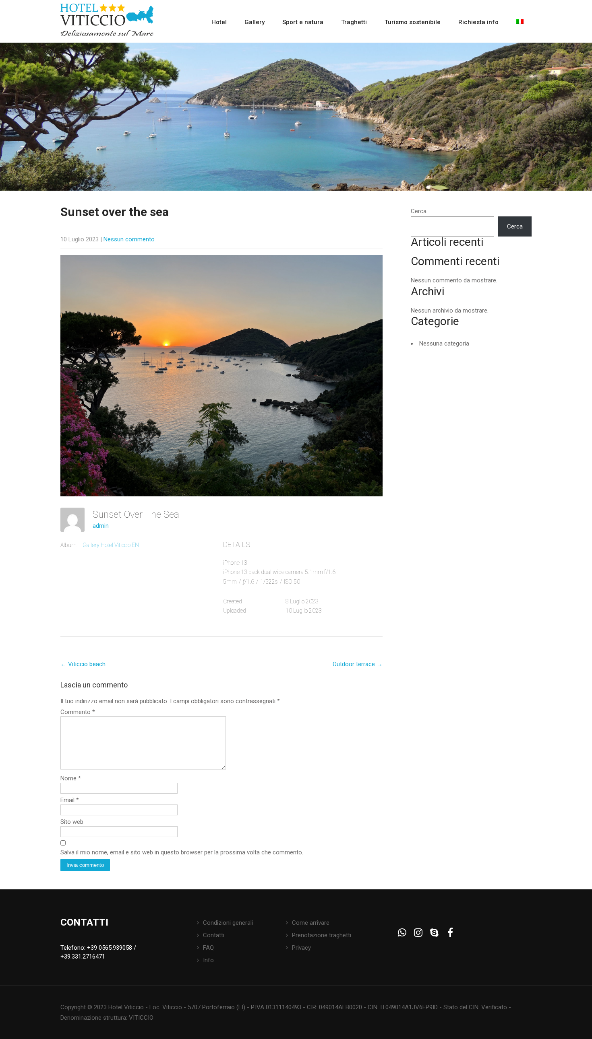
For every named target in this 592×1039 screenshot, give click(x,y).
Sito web (71, 821)
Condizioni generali (228, 922)
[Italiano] (520, 22)
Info (208, 960)
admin (101, 526)
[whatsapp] (402, 933)
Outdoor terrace (358, 664)
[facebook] (450, 933)
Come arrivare (310, 922)
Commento (77, 712)
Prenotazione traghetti (321, 935)
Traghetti (354, 22)
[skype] (434, 933)
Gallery (254, 22)
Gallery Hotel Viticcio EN (111, 545)
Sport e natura (302, 22)
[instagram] (418, 933)
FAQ (208, 947)
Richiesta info (478, 22)
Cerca (418, 211)
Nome (70, 778)
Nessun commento (129, 239)
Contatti (213, 935)
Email (69, 800)
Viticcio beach (83, 664)
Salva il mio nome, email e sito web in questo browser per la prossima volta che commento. (181, 852)
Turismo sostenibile (413, 22)
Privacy (301, 947)
